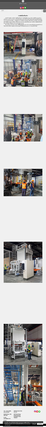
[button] (42, 11)
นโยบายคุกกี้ (8, 425)
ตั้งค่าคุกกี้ (34, 423)
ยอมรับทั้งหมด (40, 423)
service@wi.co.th (7, 418)
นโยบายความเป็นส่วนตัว (26, 423)
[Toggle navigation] (44, 11)
